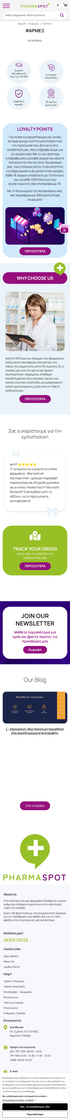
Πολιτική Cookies (13, 1002)
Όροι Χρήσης (11, 956)
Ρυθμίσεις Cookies (14, 1013)
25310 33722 (16, 940)
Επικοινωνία (11, 997)
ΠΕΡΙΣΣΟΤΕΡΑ (35, 251)
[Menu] (6, 5)
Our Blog (35, 680)
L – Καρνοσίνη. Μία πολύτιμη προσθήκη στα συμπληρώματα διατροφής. (35, 731)
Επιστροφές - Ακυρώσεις (18, 992)
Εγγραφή (35, 650)
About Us (9, 961)
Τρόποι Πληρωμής (14, 981)
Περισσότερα (35, 1114)
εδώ (33, 1091)
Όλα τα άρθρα (35, 806)
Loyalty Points (12, 966)
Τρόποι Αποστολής (14, 986)
